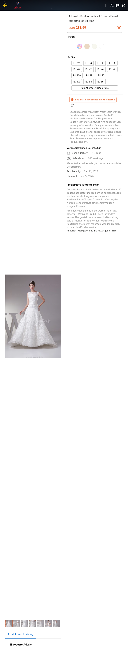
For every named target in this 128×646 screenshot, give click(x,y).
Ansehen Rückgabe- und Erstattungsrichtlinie (91, 230)
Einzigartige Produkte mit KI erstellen (95, 99)
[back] (5, 5)
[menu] (106, 5)
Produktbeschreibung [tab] (20, 634)
